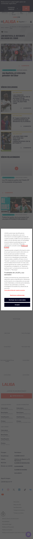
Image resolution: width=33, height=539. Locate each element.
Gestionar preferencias (17, 295)
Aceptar (17, 304)
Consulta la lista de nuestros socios (14, 290)
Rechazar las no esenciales (17, 300)
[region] (16, 269)
